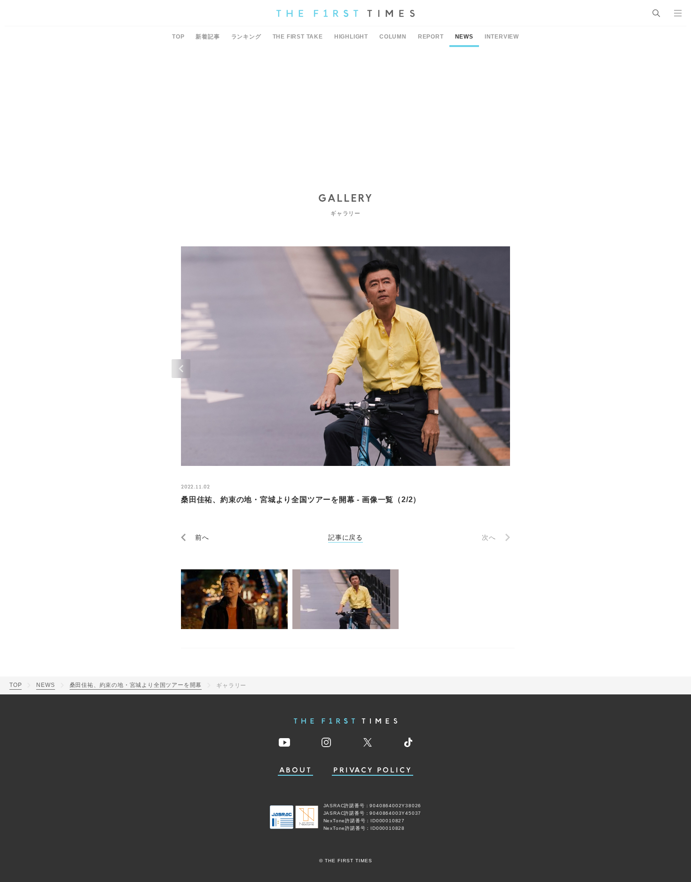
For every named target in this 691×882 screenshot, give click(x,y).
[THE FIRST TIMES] (345, 13)
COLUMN (393, 36)
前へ (202, 537)
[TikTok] (408, 742)
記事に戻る (345, 537)
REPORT (431, 36)
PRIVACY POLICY (372, 770)
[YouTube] (284, 742)
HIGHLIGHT (351, 36)
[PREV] (181, 368)
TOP (178, 36)
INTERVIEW (502, 36)
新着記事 (208, 36)
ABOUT (295, 770)
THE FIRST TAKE (298, 36)
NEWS (464, 36)
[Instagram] (326, 742)
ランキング (246, 36)
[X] (367, 742)
